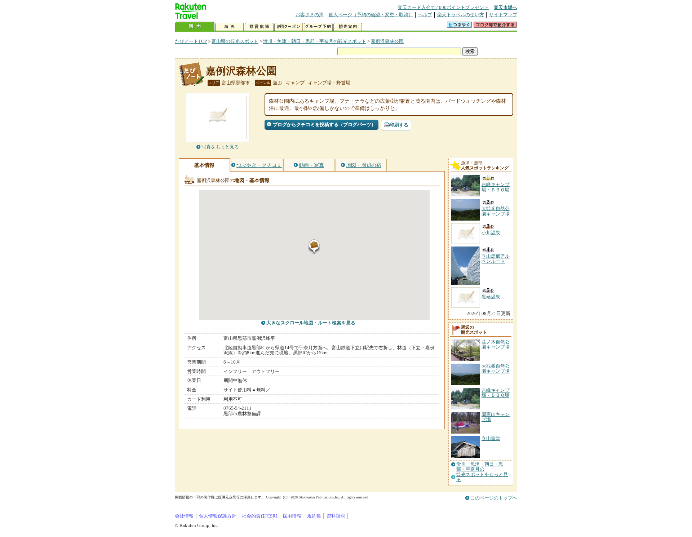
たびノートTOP (191, 41)
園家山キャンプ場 (496, 417)
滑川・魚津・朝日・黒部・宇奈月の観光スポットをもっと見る (482, 472)
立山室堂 (491, 438)
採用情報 (292, 516)
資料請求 (336, 516)
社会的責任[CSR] (259, 516)
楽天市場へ (505, 7)
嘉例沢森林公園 (387, 41)
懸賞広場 (259, 27)
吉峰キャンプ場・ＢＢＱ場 (496, 392)
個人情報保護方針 (217, 516)
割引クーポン (288, 27)
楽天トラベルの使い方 (460, 14)
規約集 (314, 516)
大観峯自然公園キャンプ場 (496, 368)
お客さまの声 (310, 14)
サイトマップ (503, 14)
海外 (229, 27)
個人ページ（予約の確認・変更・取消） (371, 14)
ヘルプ (425, 14)
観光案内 (347, 27)
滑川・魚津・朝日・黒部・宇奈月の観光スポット (314, 41)
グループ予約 (318, 27)
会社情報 (184, 516)
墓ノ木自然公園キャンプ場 (496, 344)
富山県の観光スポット (235, 41)
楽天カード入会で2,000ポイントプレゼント (443, 7)
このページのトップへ (493, 498)
